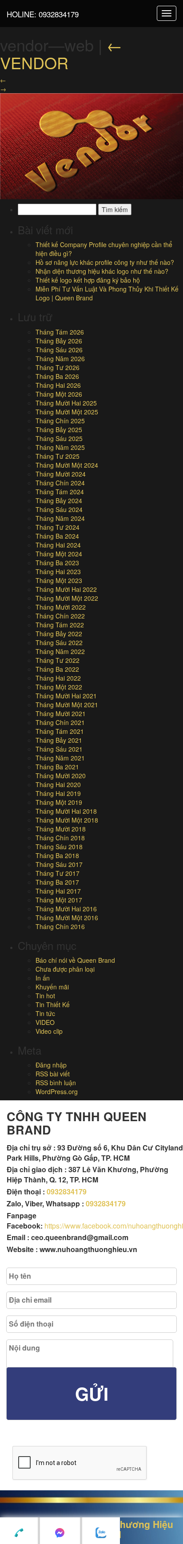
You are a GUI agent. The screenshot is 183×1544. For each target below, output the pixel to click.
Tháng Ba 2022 (57, 669)
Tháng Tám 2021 (60, 731)
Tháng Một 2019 (59, 802)
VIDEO (45, 1022)
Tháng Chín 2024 (60, 482)
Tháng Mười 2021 (61, 713)
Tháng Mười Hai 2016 (66, 908)
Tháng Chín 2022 (60, 615)
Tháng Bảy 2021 (59, 740)
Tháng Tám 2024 (60, 491)
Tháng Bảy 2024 (59, 500)
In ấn (43, 977)
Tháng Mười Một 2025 (67, 411)
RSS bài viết (53, 1073)
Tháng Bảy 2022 (59, 633)
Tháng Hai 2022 (58, 678)
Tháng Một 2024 (59, 553)
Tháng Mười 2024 (61, 473)
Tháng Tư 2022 (58, 660)
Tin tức (45, 1013)
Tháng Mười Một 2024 (67, 465)
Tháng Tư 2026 (58, 367)
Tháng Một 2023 (59, 580)
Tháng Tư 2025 (58, 456)
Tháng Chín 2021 (60, 722)
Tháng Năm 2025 (60, 447)
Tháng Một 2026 (59, 394)
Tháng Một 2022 (59, 686)
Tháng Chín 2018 (60, 837)
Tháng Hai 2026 (58, 385)
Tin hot (45, 995)
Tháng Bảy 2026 (59, 340)
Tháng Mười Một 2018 (67, 819)
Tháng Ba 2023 (57, 562)
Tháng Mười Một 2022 (67, 598)
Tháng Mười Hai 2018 (66, 811)
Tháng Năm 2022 (60, 651)
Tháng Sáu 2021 (59, 748)
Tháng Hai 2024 (58, 544)
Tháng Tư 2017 (58, 873)
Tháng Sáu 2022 (59, 642)
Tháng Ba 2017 (57, 882)
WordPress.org (57, 1091)
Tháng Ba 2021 (57, 766)
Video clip (49, 1031)
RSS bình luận (56, 1082)
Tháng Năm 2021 (60, 757)
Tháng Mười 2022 (61, 607)
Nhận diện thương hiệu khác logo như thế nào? (102, 271)
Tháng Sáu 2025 (59, 438)
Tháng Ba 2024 (57, 536)
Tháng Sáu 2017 (59, 864)
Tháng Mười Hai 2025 (66, 402)
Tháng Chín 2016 (60, 926)
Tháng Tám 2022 (60, 624)
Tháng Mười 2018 (61, 828)
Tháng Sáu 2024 (59, 509)
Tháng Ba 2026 (57, 376)
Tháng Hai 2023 (58, 571)
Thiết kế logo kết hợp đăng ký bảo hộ (88, 280)
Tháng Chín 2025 (60, 420)
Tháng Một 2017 (59, 899)
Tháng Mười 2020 (61, 775)
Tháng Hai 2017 (58, 890)
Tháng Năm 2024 (60, 518)
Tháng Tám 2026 (60, 331)
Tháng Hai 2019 (58, 793)
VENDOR (61, 53)
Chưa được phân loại (65, 969)
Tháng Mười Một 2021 (67, 704)
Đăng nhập (51, 1064)
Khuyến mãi (52, 986)
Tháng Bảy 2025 (59, 429)
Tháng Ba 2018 (57, 855)
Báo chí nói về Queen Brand (75, 960)
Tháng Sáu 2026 (59, 349)
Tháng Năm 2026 (60, 358)
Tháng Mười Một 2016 (67, 917)
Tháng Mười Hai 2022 (66, 589)
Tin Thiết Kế (53, 1004)
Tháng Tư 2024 (58, 527)
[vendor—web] (91, 145)
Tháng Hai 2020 (58, 784)
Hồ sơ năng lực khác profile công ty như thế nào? (105, 262)
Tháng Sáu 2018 (59, 846)
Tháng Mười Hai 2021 (66, 695)
